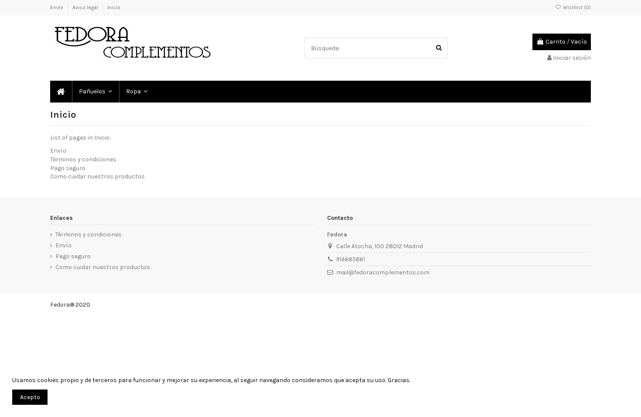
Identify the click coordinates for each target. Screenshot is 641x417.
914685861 (350, 259)
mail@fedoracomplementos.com (383, 272)
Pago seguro (67, 168)
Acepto (30, 397)
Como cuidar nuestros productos (97, 176)
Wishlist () (576, 7)
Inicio (113, 7)
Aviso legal (85, 7)
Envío (57, 7)
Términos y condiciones (83, 159)
